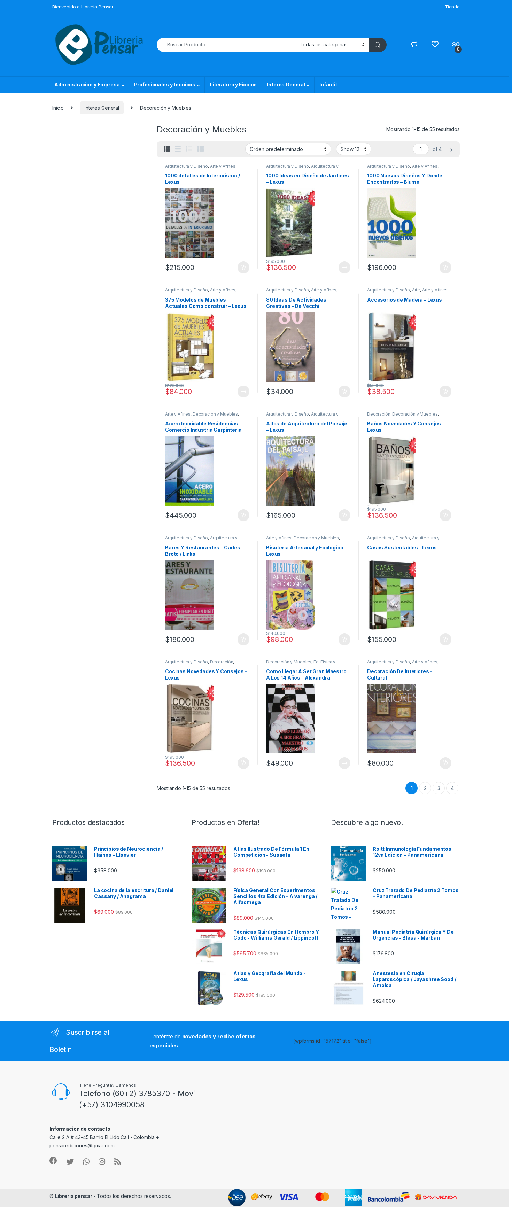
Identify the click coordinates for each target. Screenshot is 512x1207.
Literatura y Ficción (233, 85)
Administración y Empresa (87, 85)
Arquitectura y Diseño (186, 166)
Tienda (452, 6)
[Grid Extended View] (178, 149)
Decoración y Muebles (215, 414)
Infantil (328, 85)
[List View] (189, 149)
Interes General (286, 85)
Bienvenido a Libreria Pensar (83, 6)
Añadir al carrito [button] (242, 267)
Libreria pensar (73, 1196)
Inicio (58, 108)
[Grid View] (167, 149)
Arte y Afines (222, 166)
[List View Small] (200, 149)
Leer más (344, 267)
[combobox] (226, 45)
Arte (416, 290)
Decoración (378, 414)
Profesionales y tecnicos (165, 85)
